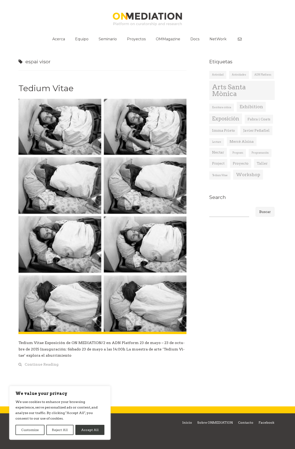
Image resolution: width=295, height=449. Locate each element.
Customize (30, 430)
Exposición (225, 119)
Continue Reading (42, 364)
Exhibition (251, 106)
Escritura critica (221, 107)
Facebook (266, 422)
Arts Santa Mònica (229, 90)
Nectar (218, 152)
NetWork (218, 39)
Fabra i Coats (259, 119)
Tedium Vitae (46, 88)
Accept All (90, 430)
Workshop (248, 174)
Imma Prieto (223, 130)
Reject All (60, 430)
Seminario (108, 39)
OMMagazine (168, 39)
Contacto (245, 422)
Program (237, 152)
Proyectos (136, 39)
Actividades (239, 74)
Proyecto (240, 163)
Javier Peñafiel (256, 130)
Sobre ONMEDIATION (215, 422)
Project (218, 163)
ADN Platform (262, 74)
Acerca (58, 39)
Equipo (81, 39)
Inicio (187, 422)
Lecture (216, 141)
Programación (260, 152)
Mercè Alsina (242, 141)
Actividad (218, 74)
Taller (262, 163)
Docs (194, 39)
